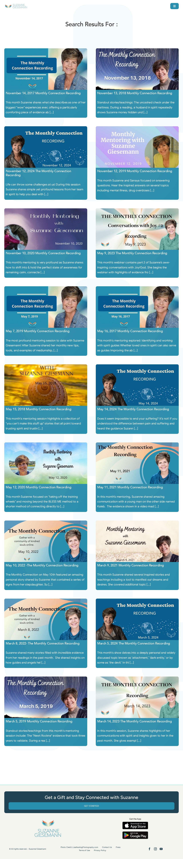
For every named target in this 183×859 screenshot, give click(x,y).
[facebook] (149, 849)
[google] (135, 833)
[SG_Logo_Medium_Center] (47, 820)
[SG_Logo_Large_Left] (16, 5)
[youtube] (161, 849)
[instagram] (155, 849)
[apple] (135, 823)
